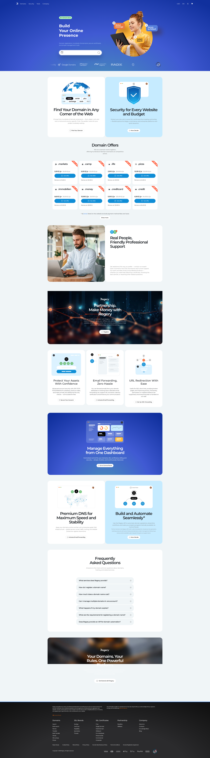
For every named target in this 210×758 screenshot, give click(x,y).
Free (97, 724)
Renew (54, 728)
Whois (54, 735)
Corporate (99, 740)
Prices (54, 740)
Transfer (54, 731)
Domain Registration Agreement (131, 744)
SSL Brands (78, 720)
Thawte (76, 733)
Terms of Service (123, 708)
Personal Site (99, 735)
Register (106, 332)
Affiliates (119, 726)
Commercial (99, 738)
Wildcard (98, 731)
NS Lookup (55, 738)
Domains (56, 720)
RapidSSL (76, 728)
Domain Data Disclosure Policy (99, 744)
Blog (140, 731)
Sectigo (76, 724)
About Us (141, 724)
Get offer (66, 175)
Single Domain (100, 726)
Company (143, 720)
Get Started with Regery (106, 681)
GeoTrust (76, 726)
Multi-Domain (100, 728)
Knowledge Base (144, 728)
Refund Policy (76, 744)
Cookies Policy (65, 744)
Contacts (141, 726)
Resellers (120, 724)
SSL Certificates (102, 720)
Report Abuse (55, 744)
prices (85, 214)
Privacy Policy (86, 744)
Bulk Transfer (56, 733)
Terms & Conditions (115, 744)
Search (54, 724)
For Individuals (100, 733)
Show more (104, 217)
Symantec (77, 731)
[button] (105, 580)
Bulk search (55, 726)
